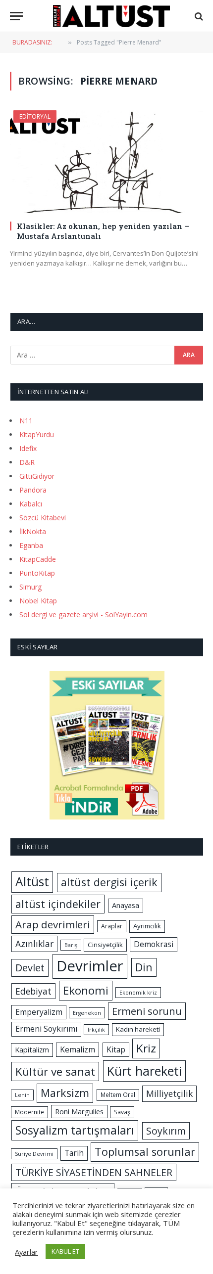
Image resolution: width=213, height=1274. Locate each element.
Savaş (122, 1112)
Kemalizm (77, 1049)
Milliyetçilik (169, 1093)
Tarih (74, 1152)
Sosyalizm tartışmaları (74, 1130)
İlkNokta (32, 531)
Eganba (31, 545)
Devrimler (89, 966)
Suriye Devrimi (34, 1153)
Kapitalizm (32, 1049)
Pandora (33, 490)
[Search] (198, 16)
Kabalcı (30, 503)
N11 (26, 420)
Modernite (29, 1112)
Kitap (115, 1049)
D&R (27, 462)
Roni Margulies (79, 1111)
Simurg (30, 587)
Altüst (32, 881)
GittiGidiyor (36, 476)
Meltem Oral (118, 1095)
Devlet (30, 967)
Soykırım (166, 1131)
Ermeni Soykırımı (46, 1028)
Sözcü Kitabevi (42, 517)
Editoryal (35, 116)
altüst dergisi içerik (109, 882)
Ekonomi (85, 990)
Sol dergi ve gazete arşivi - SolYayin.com (83, 614)
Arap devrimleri (52, 924)
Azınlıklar (34, 944)
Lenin (22, 1095)
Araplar (111, 926)
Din (144, 967)
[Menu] (16, 16)
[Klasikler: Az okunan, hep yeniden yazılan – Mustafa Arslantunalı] (106, 161)
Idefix (28, 448)
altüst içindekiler (58, 904)
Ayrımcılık (147, 925)
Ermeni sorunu (147, 1011)
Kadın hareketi (138, 1029)
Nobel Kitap (38, 600)
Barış (70, 945)
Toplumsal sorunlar (145, 1151)
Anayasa (125, 905)
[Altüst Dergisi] (111, 16)
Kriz (146, 1048)
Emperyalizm (38, 1011)
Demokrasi (153, 944)
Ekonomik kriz (138, 992)
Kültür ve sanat (55, 1071)
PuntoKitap (37, 573)
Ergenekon (87, 1012)
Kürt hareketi (144, 1070)
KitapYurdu (36, 434)
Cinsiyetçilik (105, 944)
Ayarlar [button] (26, 1251)
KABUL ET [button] (65, 1251)
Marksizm (65, 1093)
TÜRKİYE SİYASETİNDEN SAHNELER (93, 1172)
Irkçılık (96, 1029)
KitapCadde (37, 559)
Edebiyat (33, 991)
